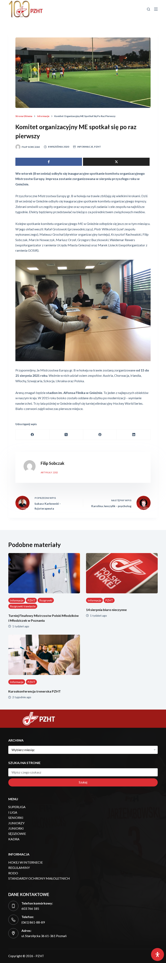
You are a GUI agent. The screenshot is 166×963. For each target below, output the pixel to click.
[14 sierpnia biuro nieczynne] (122, 573)
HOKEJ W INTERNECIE (25, 862)
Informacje (85, 146)
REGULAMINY (19, 867)
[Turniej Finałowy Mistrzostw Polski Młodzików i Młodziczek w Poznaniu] (44, 573)
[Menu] (156, 9)
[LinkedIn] (134, 435)
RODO (13, 873)
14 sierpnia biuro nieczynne (106, 610)
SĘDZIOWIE (17, 833)
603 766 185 (30, 908)
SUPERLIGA (17, 807)
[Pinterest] (100, 435)
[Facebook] (32, 435)
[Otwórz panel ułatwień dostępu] (157, 954)
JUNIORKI (16, 828)
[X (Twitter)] (66, 435)
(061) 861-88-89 (33, 922)
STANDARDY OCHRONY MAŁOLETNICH (39, 878)
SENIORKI (15, 817)
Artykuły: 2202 (49, 472)
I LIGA (12, 812)
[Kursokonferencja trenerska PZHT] (44, 655)
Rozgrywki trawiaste (23, 606)
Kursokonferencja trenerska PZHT (34, 691)
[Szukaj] (148, 9)
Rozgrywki (45, 600)
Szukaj (83, 782)
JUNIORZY (16, 823)
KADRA (13, 839)
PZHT (97, 146)
